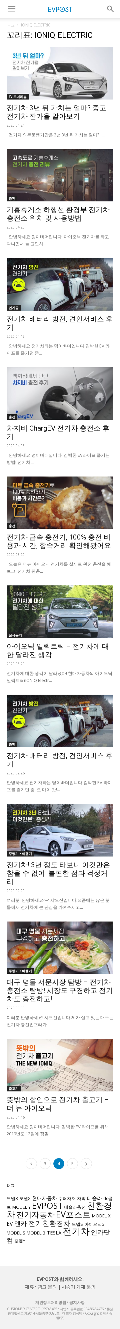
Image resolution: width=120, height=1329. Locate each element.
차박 (81, 1198)
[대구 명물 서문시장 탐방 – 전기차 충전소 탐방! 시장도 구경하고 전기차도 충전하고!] (60, 948)
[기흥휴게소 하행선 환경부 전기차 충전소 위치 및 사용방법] (60, 175)
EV (10, 1223)
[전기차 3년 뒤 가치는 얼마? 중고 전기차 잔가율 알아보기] (60, 73)
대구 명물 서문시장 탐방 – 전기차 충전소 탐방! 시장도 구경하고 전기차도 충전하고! (60, 990)
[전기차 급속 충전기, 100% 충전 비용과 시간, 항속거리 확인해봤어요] (60, 503)
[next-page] (86, 1163)
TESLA (54, 1232)
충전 (12, 198)
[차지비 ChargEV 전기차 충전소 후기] (60, 393)
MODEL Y (21, 1207)
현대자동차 (44, 1198)
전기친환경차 (49, 1223)
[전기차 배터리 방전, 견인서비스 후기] (60, 284)
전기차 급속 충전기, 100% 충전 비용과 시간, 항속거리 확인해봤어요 (59, 541)
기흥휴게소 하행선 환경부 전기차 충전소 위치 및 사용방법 (58, 214)
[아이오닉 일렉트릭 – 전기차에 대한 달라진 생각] (60, 611)
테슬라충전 (75, 1207)
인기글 (14, 307)
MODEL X (101, 1216)
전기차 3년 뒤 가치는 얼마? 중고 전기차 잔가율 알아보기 (56, 112)
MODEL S (16, 1233)
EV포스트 (73, 1214)
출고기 (14, 1088)
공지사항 (77, 1302)
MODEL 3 (36, 1233)
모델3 (12, 1198)
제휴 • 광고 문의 (41, 1286)
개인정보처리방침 (50, 1302)
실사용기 (15, 635)
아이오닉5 (94, 1224)
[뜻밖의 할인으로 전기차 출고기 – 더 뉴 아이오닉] (60, 1065)
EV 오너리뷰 (18, 96)
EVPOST (47, 1205)
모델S (77, 1224)
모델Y (19, 1241)
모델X (25, 1198)
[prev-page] (31, 1163)
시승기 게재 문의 (79, 1286)
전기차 (76, 1231)
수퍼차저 (67, 1198)
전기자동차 (35, 1214)
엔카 (20, 1223)
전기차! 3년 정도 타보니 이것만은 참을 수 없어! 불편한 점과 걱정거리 (58, 873)
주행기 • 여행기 (20, 853)
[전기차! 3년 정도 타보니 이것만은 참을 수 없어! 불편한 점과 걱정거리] (60, 830)
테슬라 (94, 1198)
